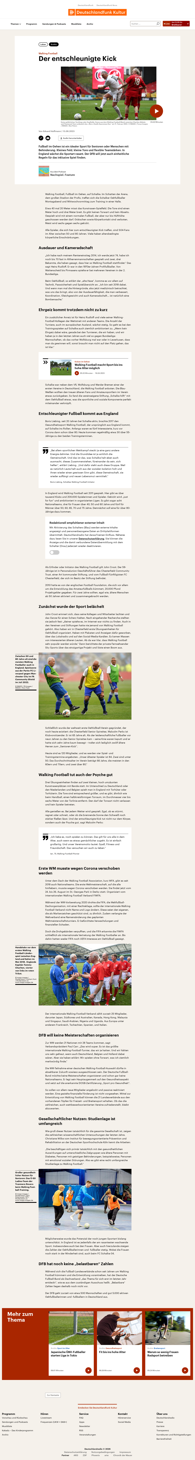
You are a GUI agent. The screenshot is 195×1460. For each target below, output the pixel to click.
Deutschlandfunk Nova (107, 5)
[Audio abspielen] (156, 111)
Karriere (160, 1426)
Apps (81, 1422)
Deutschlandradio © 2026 (97, 1449)
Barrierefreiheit (164, 1439)
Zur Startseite (53, 1395)
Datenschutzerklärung (91, 538)
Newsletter (84, 1426)
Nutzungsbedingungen (103, 1452)
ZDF (85, 1455)
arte (107, 1455)
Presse (160, 1422)
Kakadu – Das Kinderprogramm (17, 1430)
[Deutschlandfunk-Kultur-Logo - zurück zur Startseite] (97, 12)
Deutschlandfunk (85, 5)
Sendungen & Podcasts (54, 24)
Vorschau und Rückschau (15, 1417)
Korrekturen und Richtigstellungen (174, 1434)
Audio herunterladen (72, 138)
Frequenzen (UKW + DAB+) (54, 1422)
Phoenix (96, 1455)
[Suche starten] (158, 23)
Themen (15, 24)
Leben (43, 44)
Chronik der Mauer (122, 1455)
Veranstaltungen (87, 1434)
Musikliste (76, 24)
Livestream (46, 1417)
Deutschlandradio (165, 1417)
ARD (76, 1455)
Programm (31, 24)
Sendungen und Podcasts (15, 1422)
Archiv (90, 24)
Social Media (124, 1422)
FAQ (81, 1417)
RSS (81, 1430)
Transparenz (163, 1430)
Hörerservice (124, 1417)
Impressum (125, 1452)
